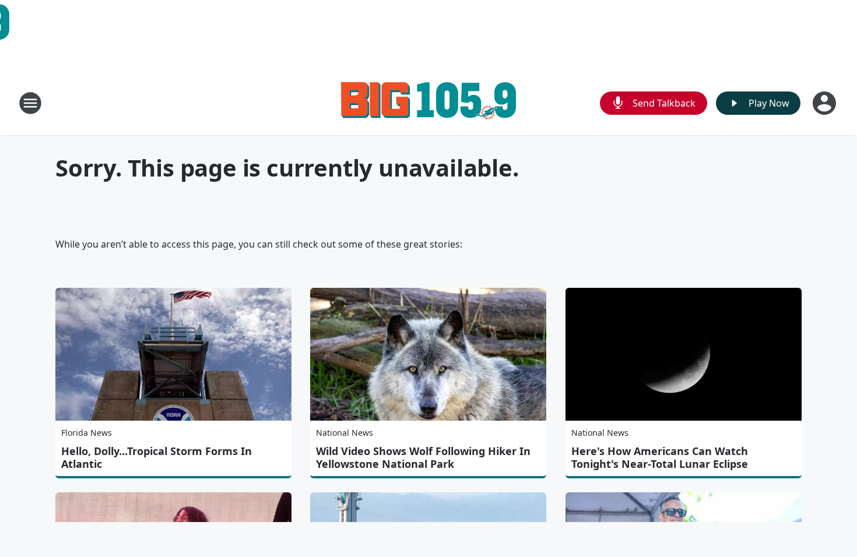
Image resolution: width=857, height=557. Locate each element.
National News (344, 432)
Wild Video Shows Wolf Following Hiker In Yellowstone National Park (423, 457)
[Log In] (825, 103)
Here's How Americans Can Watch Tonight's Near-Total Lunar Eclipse (659, 457)
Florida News (86, 432)
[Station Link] (428, 103)
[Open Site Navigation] (30, 103)
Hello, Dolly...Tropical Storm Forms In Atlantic (156, 457)
